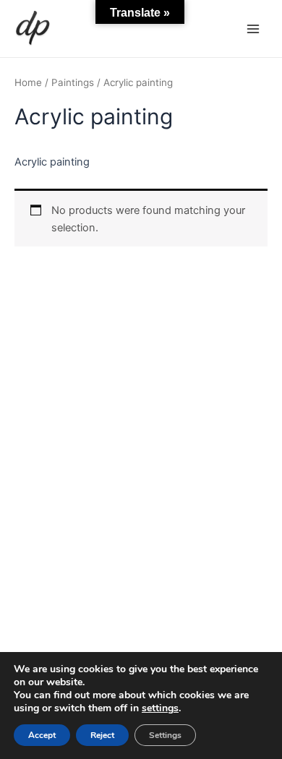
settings (160, 708)
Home (28, 82)
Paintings (72, 82)
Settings (165, 735)
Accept (42, 735)
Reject (102, 735)
